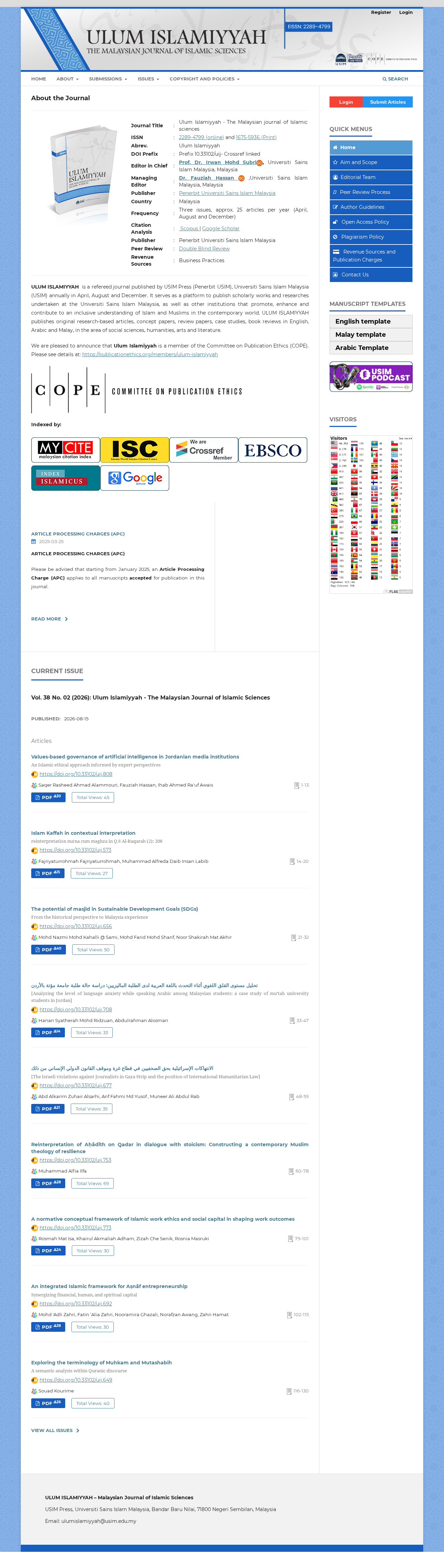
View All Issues (51, 1430)
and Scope (358, 162)
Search (397, 79)
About (66, 79)
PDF (51, 797)
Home (38, 79)
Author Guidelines (362, 207)
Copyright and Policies (203, 79)
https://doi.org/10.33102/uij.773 (75, 1228)
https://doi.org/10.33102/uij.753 (75, 1160)
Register (381, 12)
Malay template (360, 334)
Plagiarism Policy (362, 237)
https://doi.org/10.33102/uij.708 (76, 1009)
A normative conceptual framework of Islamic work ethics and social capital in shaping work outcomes (162, 1219)
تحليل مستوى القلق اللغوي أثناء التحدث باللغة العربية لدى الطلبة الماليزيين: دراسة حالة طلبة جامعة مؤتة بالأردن (170, 992)
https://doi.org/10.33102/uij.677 (76, 1085)
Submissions (106, 79)
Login (406, 12)
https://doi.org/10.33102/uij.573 (75, 850)
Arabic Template (361, 348)
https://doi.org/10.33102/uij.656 (76, 926)
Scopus (189, 228)
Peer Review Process (365, 192)
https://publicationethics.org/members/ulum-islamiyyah (150, 354)
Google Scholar (221, 228)
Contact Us (354, 275)
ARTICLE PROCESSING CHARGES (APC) (78, 534)
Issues (146, 79)
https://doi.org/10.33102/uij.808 (76, 774)
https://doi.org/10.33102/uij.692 (76, 1304)
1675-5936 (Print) (256, 137)
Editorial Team (358, 177)
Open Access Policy (364, 222)
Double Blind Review (204, 249)
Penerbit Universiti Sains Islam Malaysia (227, 193)
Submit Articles (388, 102)
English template (363, 321)
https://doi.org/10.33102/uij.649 (76, 1380)
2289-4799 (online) (201, 137)
